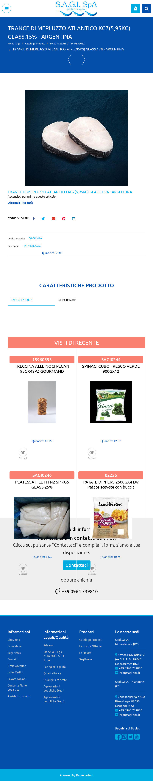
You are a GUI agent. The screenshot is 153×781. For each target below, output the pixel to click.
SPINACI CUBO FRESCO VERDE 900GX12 (111, 369)
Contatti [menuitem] (13, 659)
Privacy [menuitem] (48, 645)
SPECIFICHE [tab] (67, 299)
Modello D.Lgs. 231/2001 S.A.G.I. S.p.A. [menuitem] (54, 656)
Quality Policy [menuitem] (52, 673)
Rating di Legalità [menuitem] (54, 666)
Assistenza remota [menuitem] (19, 696)
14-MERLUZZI (78, 43)
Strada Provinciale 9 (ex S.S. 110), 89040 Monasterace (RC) (129, 659)
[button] (76, 137)
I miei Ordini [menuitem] (15, 672)
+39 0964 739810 (80, 591)
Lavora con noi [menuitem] (17, 679)
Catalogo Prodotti (35, 43)
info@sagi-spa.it (129, 672)
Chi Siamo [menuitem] (14, 639)
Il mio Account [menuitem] (17, 665)
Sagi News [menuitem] (14, 652)
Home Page (14, 43)
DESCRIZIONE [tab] (21, 299)
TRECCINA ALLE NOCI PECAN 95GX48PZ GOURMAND (42, 369)
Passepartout (85, 775)
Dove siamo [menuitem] (15, 646)
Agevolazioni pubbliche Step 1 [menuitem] (54, 688)
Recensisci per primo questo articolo (32, 196)
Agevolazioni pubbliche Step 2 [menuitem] (54, 699)
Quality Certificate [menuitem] (55, 679)
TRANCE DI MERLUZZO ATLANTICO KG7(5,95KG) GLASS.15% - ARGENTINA (68, 49)
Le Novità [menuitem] (85, 652)
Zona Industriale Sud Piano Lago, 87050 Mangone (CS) (130, 701)
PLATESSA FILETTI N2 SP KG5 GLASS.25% (42, 484)
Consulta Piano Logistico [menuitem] (17, 687)
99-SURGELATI (58, 43)
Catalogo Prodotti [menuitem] (90, 639)
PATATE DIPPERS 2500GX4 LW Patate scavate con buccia (111, 484)
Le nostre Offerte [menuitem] (90, 646)
